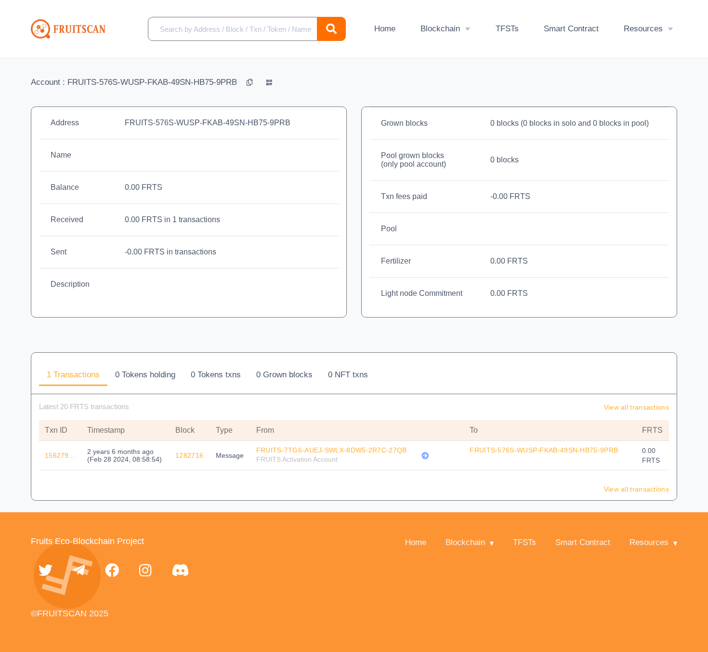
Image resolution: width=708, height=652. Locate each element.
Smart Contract (571, 28)
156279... (60, 455)
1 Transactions (73, 374)
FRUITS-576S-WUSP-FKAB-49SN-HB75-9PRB (544, 450)
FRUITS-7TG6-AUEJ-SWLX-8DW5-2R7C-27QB (331, 450)
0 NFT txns (348, 374)
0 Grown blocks (284, 374)
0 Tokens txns (216, 374)
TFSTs (507, 28)
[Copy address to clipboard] (251, 82)
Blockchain (440, 28)
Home (384, 28)
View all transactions (636, 407)
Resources (643, 28)
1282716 (189, 455)
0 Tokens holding (145, 374)
